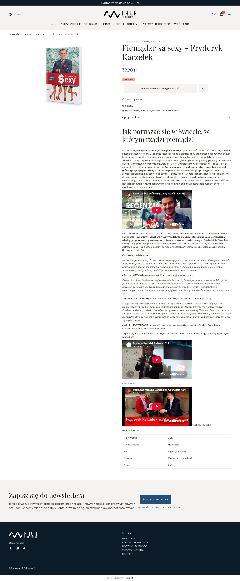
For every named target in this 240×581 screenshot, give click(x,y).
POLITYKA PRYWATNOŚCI (136, 542)
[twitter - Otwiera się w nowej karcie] (24, 548)
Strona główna (15, 34)
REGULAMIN (128, 538)
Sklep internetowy (119, 578)
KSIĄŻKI (28, 34)
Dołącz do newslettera (155, 499)
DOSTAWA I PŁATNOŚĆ (134, 546)
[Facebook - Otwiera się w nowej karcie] (10, 548)
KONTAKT (127, 554)
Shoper (29, 568)
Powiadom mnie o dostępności (158, 88)
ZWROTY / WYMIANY (133, 550)
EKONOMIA (39, 34)
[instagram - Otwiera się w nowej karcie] (17, 548)
